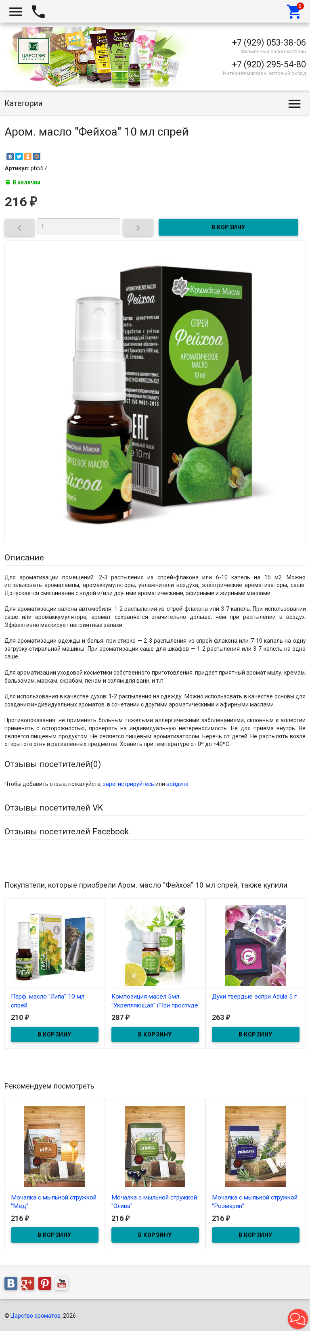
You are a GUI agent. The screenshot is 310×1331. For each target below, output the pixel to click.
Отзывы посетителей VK (53, 808)
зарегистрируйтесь (128, 784)
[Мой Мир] (36, 156)
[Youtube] (63, 1284)
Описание (24, 557)
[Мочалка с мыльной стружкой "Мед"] (54, 1146)
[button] (298, 1319)
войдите (177, 784)
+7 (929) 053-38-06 (269, 43)
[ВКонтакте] (10, 156)
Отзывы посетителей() (52, 764)
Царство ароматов (35, 1315)
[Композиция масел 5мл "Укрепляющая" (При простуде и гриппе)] (155, 945)
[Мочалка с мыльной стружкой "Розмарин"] (256, 1146)
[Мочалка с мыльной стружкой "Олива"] (155, 1146)
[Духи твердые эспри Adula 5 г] (256, 945)
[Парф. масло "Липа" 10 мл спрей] (54, 945)
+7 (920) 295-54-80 (269, 64)
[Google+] (29, 1284)
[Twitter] (19, 156)
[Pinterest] (46, 1284)
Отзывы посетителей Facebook (66, 831)
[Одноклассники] (27, 156)
